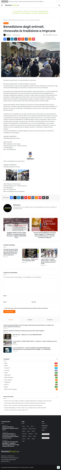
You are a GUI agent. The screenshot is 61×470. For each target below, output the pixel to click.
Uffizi (23, 441)
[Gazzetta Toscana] (30, 12)
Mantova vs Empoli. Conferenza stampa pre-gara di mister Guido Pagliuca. (24, 330)
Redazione (8, 35)
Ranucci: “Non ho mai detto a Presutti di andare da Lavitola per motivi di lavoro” (23, 405)
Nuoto (34, 436)
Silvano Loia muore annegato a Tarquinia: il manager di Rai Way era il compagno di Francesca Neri (27, 400)
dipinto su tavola (32, 428)
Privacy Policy (46, 434)
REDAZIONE (45, 425)
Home (5, 20)
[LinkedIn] (12, 39)
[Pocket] (33, 39)
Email (5, 302)
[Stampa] (47, 197)
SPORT (6, 372)
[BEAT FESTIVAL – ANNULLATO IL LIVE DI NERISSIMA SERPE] (30, 253)
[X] (8, 39)
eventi (28, 431)
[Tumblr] (15, 39)
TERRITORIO (7, 375)
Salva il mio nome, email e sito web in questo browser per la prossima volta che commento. (26, 308)
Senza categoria (8, 379)
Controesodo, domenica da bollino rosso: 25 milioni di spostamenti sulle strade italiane (24, 403)
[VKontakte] (26, 39)
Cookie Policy (46, 437)
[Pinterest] (19, 39)
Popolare (30, 319)
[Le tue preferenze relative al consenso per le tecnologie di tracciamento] (58, 467)
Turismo (33, 438)
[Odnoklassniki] (29, 39)
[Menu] (2, 5)
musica (29, 436)
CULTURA (6, 370)
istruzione (30, 433)
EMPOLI (6, 386)
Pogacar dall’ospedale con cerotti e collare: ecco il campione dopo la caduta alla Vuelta (25, 407)
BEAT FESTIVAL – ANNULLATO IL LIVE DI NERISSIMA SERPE (22, 1)
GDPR (43, 430)
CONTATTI (44, 428)
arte (28, 426)
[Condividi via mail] (43, 197)
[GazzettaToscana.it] (12, 5)
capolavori (24, 428)
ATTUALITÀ (7, 368)
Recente (10, 319)
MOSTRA (24, 436)
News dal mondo (8, 396)
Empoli (23, 431)
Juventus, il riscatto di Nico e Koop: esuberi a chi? (16, 410)
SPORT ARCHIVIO (8, 377)
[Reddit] (22, 39)
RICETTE (6, 384)
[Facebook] (4, 39)
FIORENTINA (7, 382)
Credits (31, 467)
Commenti (50, 319)
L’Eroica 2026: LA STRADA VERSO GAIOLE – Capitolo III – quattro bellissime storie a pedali (49, 261)
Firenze (33, 431)
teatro (28, 438)
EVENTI (10, 20)
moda (36, 433)
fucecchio (24, 433)
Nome (5, 295)
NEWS (5, 363)
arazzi (23, 426)
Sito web (34, 302)
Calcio (32, 426)
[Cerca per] (59, 5)
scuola (23, 438)
